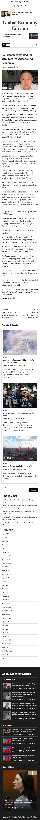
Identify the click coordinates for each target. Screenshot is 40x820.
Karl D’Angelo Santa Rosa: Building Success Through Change (23, 684)
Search (4, 487)
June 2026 (5, 541)
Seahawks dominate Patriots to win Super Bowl (20, 414)
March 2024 (5, 636)
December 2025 (6, 563)
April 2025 (5, 592)
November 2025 (7, 567)
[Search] (36, 45)
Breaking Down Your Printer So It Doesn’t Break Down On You (23, 739)
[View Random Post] (32, 45)
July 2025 (4, 581)
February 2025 (6, 600)
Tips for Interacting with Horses (22, 748)
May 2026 (5, 545)
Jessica (5, 365)
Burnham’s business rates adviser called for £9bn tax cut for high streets (24, 704)
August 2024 (5, 622)
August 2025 (5, 578)
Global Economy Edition (20, 25)
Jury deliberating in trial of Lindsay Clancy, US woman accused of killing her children (19, 802)
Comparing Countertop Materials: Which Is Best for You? (23, 756)
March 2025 (5, 596)
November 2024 (7, 611)
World (12, 298)
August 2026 (5, 534)
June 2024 (5, 625)
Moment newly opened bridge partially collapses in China (18, 361)
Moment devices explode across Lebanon (19, 466)
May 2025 (5, 589)
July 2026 (4, 537)
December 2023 (6, 647)
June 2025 (5, 585)
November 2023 (7, 651)
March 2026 (5, 552)
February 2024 (6, 640)
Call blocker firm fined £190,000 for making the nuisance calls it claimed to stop (24, 714)
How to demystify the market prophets (22, 13)
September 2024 (7, 618)
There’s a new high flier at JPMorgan (12, 35)
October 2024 (6, 614)
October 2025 (6, 570)
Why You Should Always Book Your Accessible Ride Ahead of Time (24, 730)
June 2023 (5, 655)
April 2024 (5, 633)
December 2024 (6, 607)
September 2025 (7, 574)
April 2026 (5, 548)
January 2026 (6, 559)
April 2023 (5, 658)
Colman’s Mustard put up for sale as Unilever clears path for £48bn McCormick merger (19, 507)
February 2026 (6, 556)
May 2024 (5, 629)
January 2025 (6, 603)
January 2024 (6, 644)
